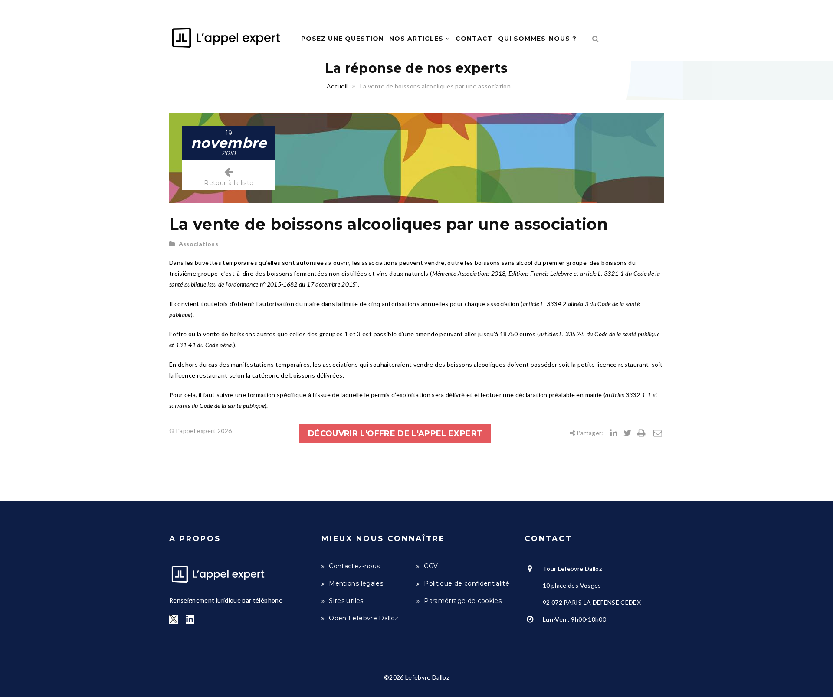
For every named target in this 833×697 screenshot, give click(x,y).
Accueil (337, 86)
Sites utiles (346, 601)
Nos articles (417, 38)
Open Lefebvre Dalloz (363, 618)
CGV (431, 566)
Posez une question (342, 38)
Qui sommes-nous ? (537, 38)
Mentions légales (356, 583)
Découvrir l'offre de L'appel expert (395, 433)
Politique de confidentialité (466, 583)
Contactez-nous (354, 566)
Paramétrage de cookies (463, 601)
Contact (474, 38)
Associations (198, 244)
